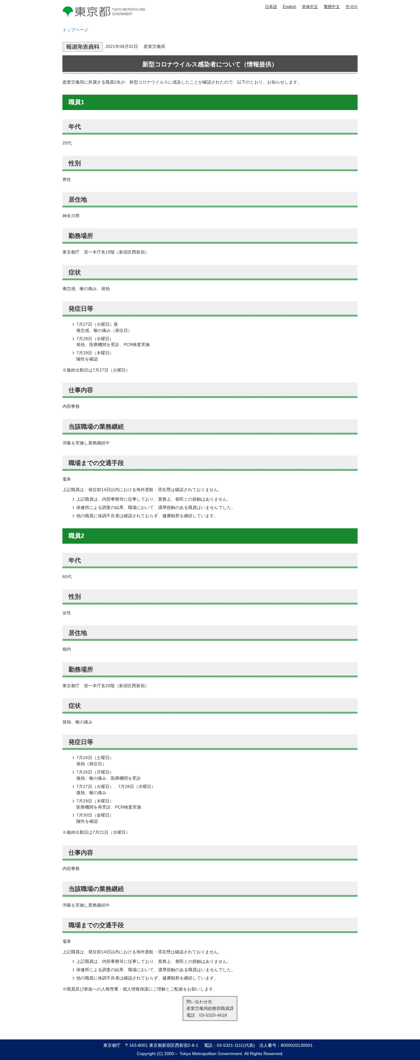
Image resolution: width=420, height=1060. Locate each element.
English (289, 6)
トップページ (75, 29)
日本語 (271, 6)
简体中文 (310, 6)
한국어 (352, 6)
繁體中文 (332, 6)
